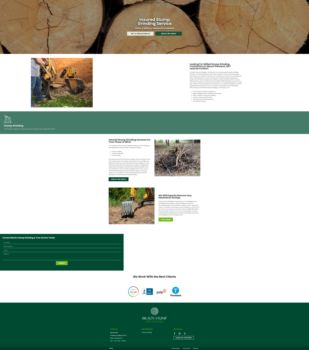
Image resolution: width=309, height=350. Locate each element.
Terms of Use (186, 348)
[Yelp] (185, 333)
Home (137, 3)
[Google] (179, 333)
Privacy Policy (176, 348)
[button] (140, 34)
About (158, 3)
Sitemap (195, 348)
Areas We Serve (169, 3)
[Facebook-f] (174, 333)
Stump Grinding (147, 3)
